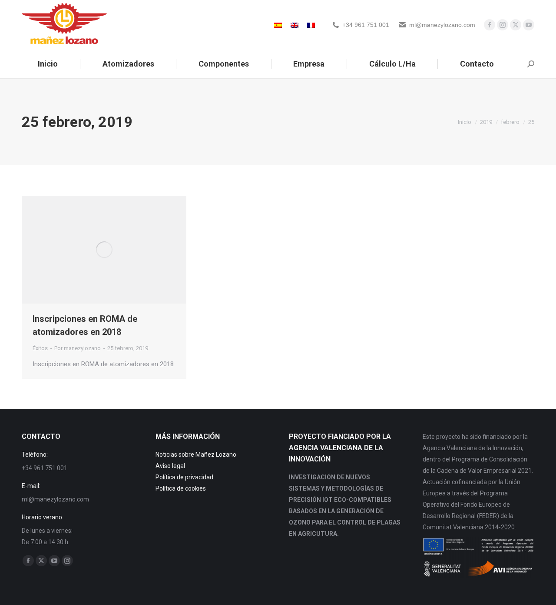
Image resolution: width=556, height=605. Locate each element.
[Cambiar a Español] (278, 24)
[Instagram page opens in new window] (502, 24)
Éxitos (40, 348)
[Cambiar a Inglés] (294, 24)
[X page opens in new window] (515, 24)
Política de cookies (181, 488)
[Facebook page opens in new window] (489, 24)
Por (77, 348)
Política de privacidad (184, 477)
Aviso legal (170, 465)
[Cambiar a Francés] (311, 24)
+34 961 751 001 (365, 24)
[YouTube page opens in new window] (528, 24)
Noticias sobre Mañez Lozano (196, 454)
